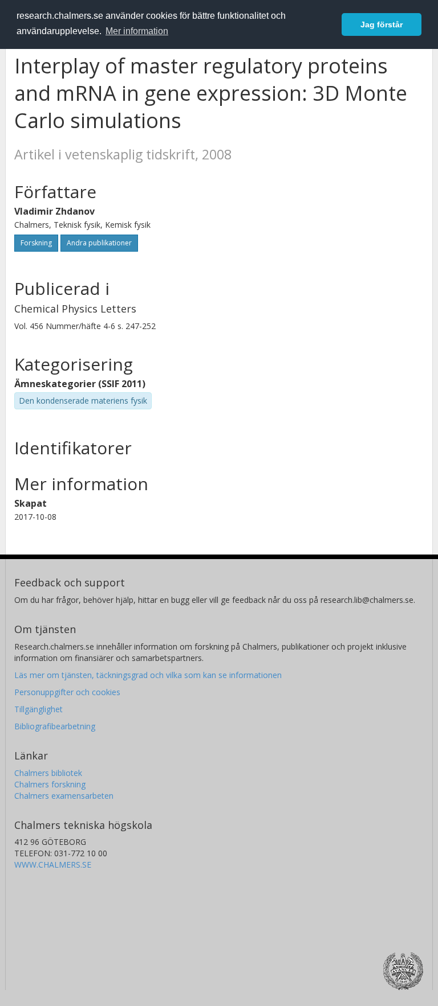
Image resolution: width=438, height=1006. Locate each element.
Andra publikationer (99, 243)
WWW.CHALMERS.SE (52, 864)
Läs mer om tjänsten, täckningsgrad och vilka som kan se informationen (148, 675)
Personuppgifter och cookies (67, 692)
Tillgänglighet (38, 709)
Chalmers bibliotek (48, 772)
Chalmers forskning (50, 784)
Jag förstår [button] (381, 24)
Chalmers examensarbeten (63, 795)
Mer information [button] (137, 31)
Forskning (36, 243)
